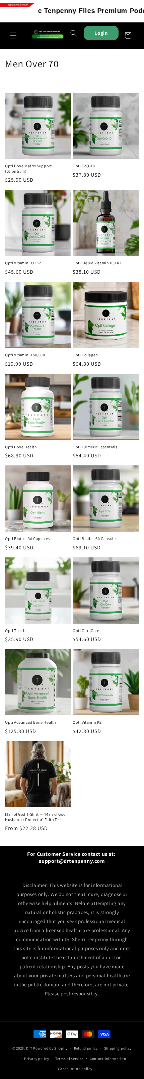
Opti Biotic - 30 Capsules (27, 538)
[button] (13, 35)
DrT (29, 1048)
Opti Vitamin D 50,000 (25, 354)
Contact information (108, 1058)
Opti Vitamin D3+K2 (23, 262)
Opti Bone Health (21, 446)
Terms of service (69, 1058)
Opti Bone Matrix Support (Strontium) (28, 168)
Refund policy (86, 1048)
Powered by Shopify (50, 1048)
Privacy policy (36, 1058)
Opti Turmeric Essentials (95, 446)
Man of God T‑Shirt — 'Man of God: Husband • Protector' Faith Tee (36, 817)
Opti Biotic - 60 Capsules (95, 538)
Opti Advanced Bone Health (30, 722)
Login (101, 33)
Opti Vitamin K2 (87, 722)
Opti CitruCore (86, 630)
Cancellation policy (75, 1068)
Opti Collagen (85, 354)
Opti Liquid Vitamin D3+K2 (97, 262)
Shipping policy (118, 1048)
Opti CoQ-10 (84, 165)
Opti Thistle (15, 630)
